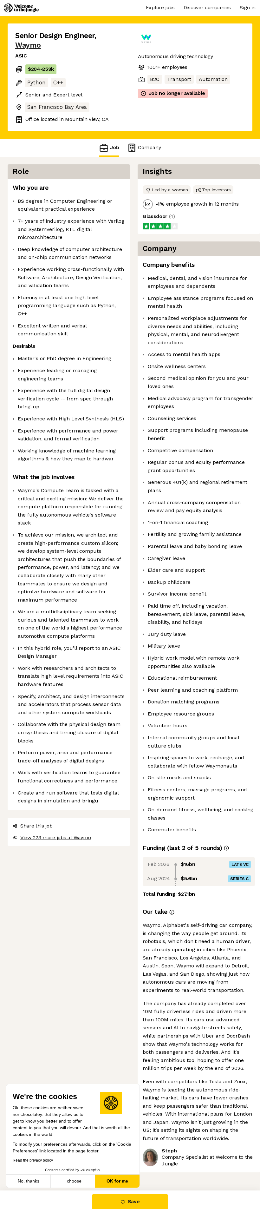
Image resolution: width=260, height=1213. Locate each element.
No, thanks (28, 1180)
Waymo (28, 45)
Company (149, 147)
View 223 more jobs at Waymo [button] (55, 837)
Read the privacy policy (33, 1160)
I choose (72, 1180)
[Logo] (21, 7)
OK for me (117, 1180)
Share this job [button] (36, 826)
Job (114, 147)
